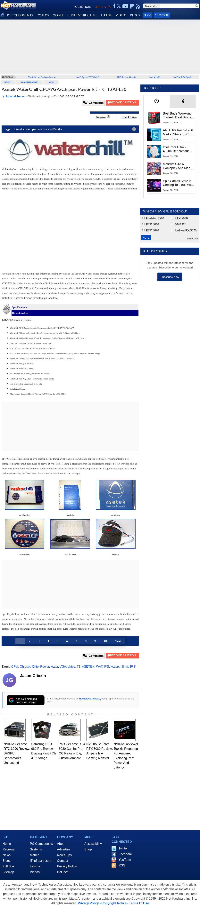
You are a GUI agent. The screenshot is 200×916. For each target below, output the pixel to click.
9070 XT (180, 224)
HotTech (63, 872)
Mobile (34, 855)
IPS (106, 666)
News (7, 855)
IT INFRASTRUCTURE (82, 15)
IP (131, 666)
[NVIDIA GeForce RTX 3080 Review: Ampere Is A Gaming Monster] (97, 730)
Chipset (25, 666)
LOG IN (78, 6)
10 (105, 641)
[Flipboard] (132, 6)
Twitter (123, 848)
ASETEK (88, 666)
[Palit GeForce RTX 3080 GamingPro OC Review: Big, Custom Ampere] (69, 730)
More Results (192, 238)
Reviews (9, 849)
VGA (63, 666)
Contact (62, 860)
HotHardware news (89, 698)
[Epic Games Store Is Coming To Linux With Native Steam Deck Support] (154, 185)
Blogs (7, 860)
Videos (35, 872)
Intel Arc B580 (154, 218)
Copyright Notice (114, 903)
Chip (35, 666)
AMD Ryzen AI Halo (126, 77)
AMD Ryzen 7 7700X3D (87, 77)
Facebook (125, 854)
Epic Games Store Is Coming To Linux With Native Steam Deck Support (178, 183)
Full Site (8, 866)
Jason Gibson (33, 675)
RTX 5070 (152, 230)
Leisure (35, 866)
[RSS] (138, 6)
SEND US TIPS (103, 6)
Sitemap (8, 872)
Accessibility (93, 843)
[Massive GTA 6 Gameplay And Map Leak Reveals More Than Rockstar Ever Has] (154, 168)
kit (127, 666)
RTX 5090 (152, 224)
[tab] (156, 101)
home (7, 82)
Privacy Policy (67, 866)
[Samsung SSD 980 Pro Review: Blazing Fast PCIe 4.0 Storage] (42, 730)
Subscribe (162, 15)
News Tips (64, 855)
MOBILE (58, 15)
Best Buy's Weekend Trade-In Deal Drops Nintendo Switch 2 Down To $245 (177, 116)
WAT (99, 666)
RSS (122, 865)
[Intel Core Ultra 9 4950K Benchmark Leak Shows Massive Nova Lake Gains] (154, 151)
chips (71, 666)
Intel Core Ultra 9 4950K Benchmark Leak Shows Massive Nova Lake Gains (177, 149)
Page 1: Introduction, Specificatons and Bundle (33, 129)
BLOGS (135, 15)
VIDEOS (121, 15)
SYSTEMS (43, 15)
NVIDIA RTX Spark (182, 77)
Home (7, 843)
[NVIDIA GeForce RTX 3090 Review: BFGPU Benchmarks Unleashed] (14, 730)
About (61, 843)
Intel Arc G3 (154, 77)
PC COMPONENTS (20, 15)
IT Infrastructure (40, 860)
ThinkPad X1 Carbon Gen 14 (41, 77)
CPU (14, 666)
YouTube (125, 859)
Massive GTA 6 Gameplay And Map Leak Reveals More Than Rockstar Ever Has (176, 166)
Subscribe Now (170, 276)
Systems (36, 849)
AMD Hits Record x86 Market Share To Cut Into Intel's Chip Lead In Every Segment (178, 132)
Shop (147, 15)
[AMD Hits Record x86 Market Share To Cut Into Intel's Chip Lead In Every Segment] (154, 134)
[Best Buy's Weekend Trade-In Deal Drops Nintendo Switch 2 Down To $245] (154, 118)
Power (44, 666)
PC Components (29, 82)
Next (118, 641)
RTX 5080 (181, 218)
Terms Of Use (139, 903)
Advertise (63, 849)
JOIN (88, 6)
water (54, 666)
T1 (78, 666)
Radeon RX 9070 (185, 230)
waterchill (117, 666)
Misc (51, 82)
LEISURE (106, 15)
